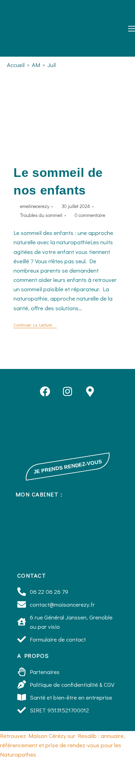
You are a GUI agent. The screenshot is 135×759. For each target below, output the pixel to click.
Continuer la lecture (35, 325)
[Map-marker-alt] (90, 391)
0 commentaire (90, 215)
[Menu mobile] (129, 28)
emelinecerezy (34, 206)
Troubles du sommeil (41, 215)
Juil (51, 65)
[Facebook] (45, 391)
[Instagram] (67, 391)
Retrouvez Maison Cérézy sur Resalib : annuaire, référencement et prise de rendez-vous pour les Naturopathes (62, 745)
